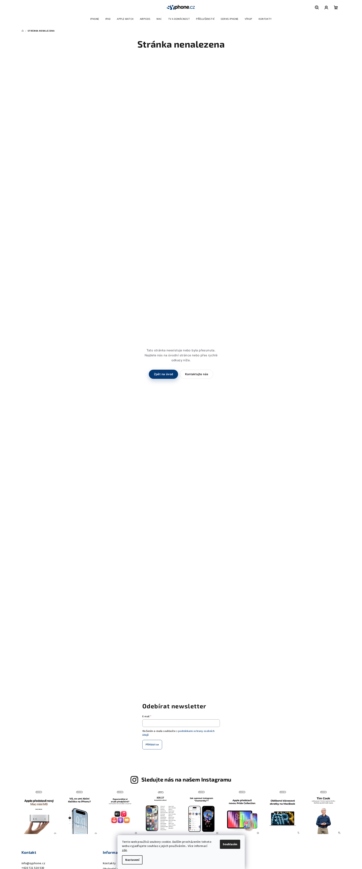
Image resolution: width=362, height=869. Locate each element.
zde (124, 850)
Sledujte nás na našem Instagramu (186, 779)
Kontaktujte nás (196, 374)
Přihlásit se (152, 745)
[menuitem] (94, 19)
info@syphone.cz (33, 863)
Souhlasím (230, 844)
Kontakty (109, 863)
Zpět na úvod (163, 374)
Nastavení (132, 860)
